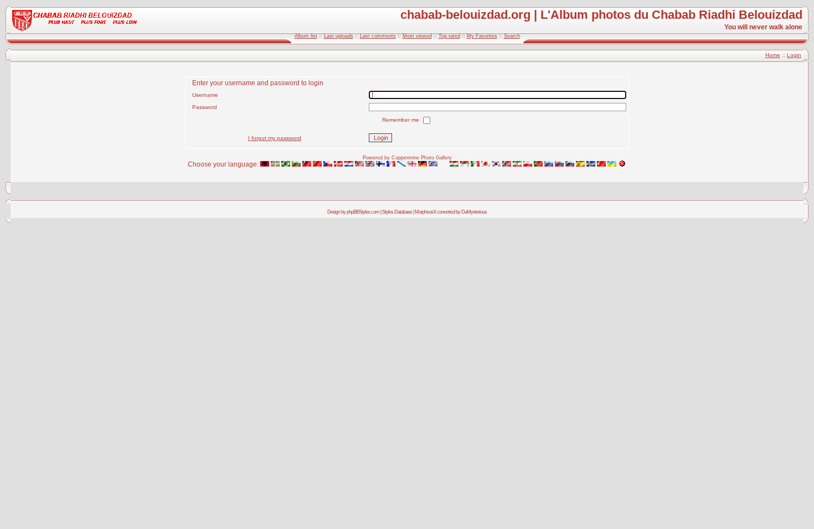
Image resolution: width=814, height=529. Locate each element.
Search (512, 36)
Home (772, 55)
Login (794, 55)
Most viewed (417, 36)
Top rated (449, 36)
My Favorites (482, 36)
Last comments (378, 36)
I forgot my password (274, 138)
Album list (306, 36)
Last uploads (338, 36)
